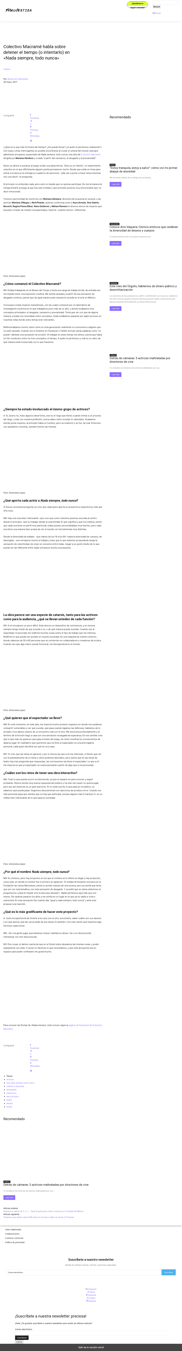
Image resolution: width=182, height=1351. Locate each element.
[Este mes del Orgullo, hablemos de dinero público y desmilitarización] (144, 263)
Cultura (6, 69)
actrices (10, 1079)
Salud (112, 165)
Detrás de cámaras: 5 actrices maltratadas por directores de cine (46, 1184)
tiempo (9, 1103)
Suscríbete (168, 1272)
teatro (9, 1100)
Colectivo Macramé (90, 154)
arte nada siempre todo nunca (20, 1083)
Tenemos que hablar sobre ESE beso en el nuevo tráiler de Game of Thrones (38, 1217)
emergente (11, 1089)
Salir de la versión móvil (91, 1347)
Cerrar (19, 1342)
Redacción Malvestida (18, 79)
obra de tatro (12, 1096)
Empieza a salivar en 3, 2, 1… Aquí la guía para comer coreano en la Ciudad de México (43, 1211)
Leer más (9, 1197)
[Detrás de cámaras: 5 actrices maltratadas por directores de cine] (53, 1154)
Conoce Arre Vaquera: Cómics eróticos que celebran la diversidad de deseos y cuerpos (144, 228)
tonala (9, 1106)
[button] (157, 13)
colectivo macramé (15, 1086)
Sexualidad (114, 224)
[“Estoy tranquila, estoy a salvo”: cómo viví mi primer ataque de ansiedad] (144, 144)
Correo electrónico (23, 1329)
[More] (66, 140)
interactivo (11, 1093)
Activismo (113, 283)
